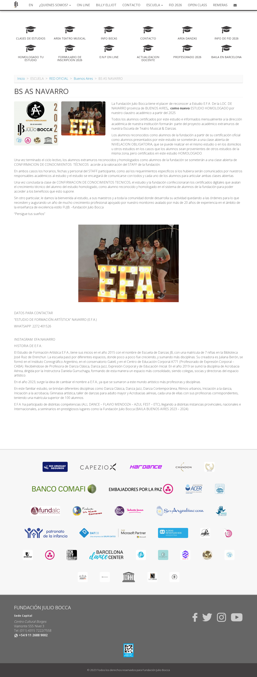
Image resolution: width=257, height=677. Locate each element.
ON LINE (83, 5)
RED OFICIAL (58, 78)
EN (31, 5)
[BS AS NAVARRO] (36, 123)
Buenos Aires (83, 78)
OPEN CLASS (197, 5)
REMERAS (220, 5)
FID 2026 (175, 5)
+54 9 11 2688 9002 (33, 635)
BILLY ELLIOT (106, 5)
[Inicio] (17, 4)
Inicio (21, 78)
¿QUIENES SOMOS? (54, 5)
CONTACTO (131, 5)
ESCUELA (153, 5)
